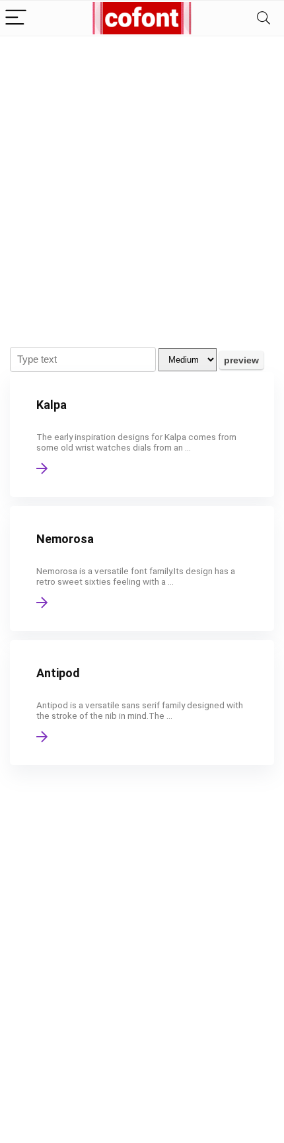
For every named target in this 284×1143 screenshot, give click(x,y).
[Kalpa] (142, 434)
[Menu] (16, 18)
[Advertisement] (142, 185)
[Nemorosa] (142, 568)
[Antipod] (142, 702)
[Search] (263, 18)
